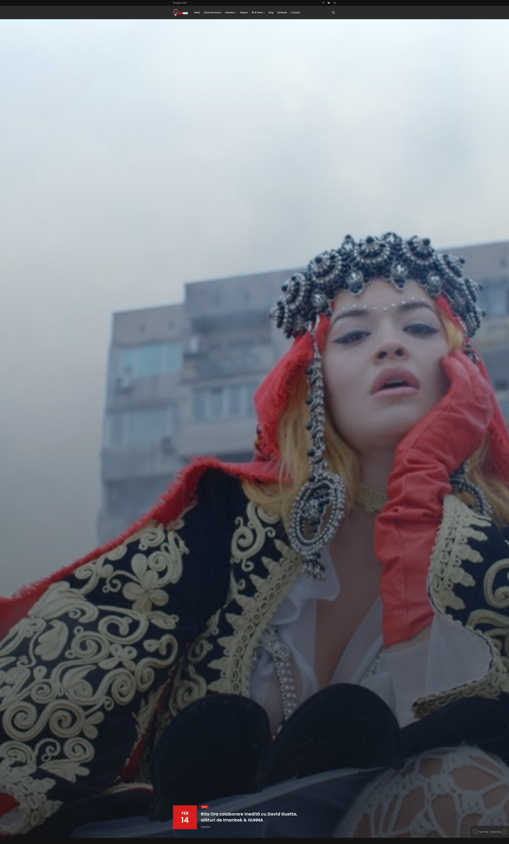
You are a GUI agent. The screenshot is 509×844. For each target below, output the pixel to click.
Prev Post (483, 831)
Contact (295, 12)
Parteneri (282, 12)
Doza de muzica (212, 12)
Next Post (496, 831)
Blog (271, 12)
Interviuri (229, 12)
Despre (244, 12)
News (197, 12)
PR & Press (257, 12)
